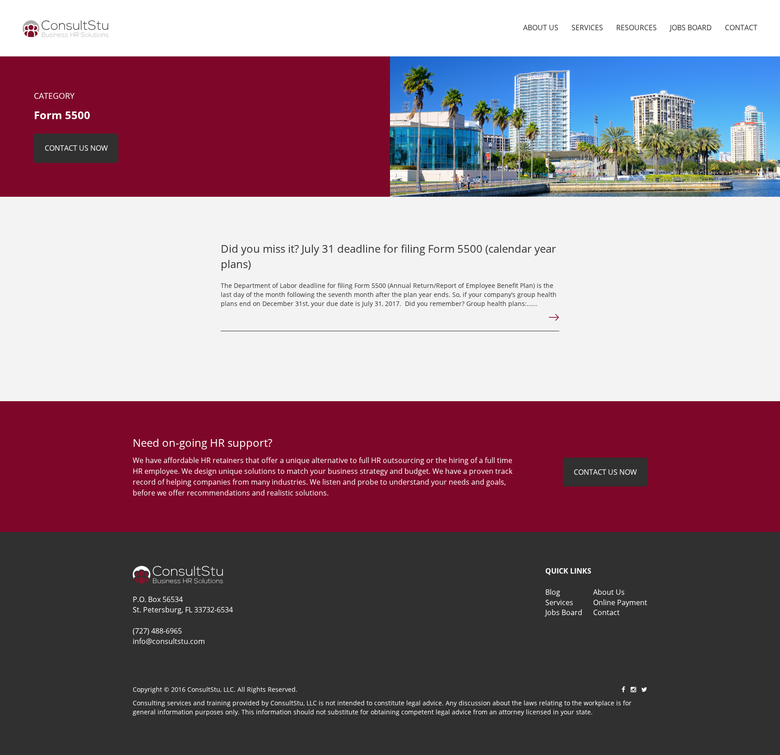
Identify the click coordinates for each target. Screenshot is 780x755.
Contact (741, 27)
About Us (540, 27)
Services (587, 27)
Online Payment (620, 602)
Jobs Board (691, 27)
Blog (552, 592)
